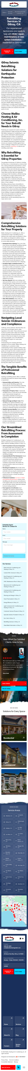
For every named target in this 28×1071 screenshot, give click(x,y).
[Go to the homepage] (9, 938)
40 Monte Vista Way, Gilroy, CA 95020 (13, 954)
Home (4, 12)
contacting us (13, 146)
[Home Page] (14, 4)
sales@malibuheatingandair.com (12, 947)
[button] (23, 1067)
